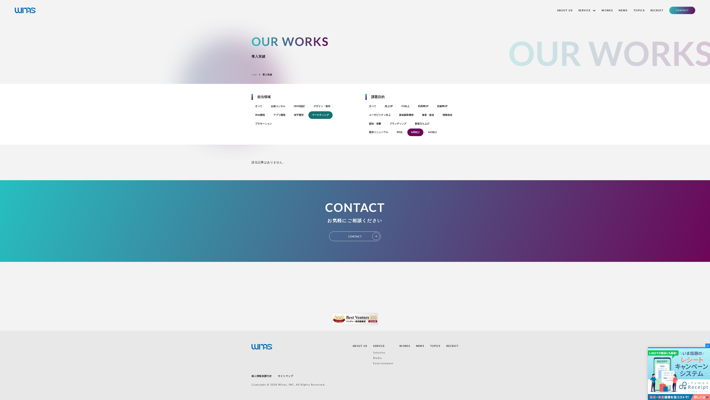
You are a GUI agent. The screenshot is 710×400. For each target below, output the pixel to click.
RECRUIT (656, 10)
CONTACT (682, 10)
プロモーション (263, 123)
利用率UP (423, 106)
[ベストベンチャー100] (355, 319)
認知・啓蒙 (375, 123)
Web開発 (260, 115)
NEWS (623, 10)
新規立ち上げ (422, 123)
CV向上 (405, 106)
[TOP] (25, 10)
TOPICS (639, 10)
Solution (379, 352)
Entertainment (383, 363)
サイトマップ (285, 376)
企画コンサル (278, 106)
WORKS (607, 10)
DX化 (400, 132)
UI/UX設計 (299, 106)
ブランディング (398, 123)
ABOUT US (564, 10)
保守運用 (299, 115)
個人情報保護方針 (261, 376)
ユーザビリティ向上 (380, 115)
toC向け (432, 132)
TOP (254, 74)
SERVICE (379, 345)
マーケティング (320, 115)
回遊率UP (442, 106)
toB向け (415, 132)
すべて (258, 106)
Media (377, 357)
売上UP (389, 106)
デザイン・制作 (322, 106)
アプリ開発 (279, 115)
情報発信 (447, 115)
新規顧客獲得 (406, 115)
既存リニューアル (378, 132)
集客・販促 (428, 115)
